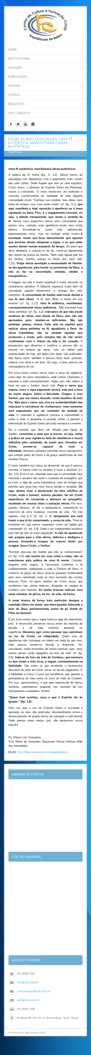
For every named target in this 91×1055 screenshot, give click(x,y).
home (12, 49)
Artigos (14, 86)
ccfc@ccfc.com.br (27, 982)
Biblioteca (16, 104)
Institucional (19, 58)
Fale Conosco (19, 113)
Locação (15, 68)
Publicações (18, 77)
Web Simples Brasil (35, 1032)
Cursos (14, 95)
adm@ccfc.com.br (28, 1000)
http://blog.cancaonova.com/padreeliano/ (43, 752)
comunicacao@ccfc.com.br (33, 991)
